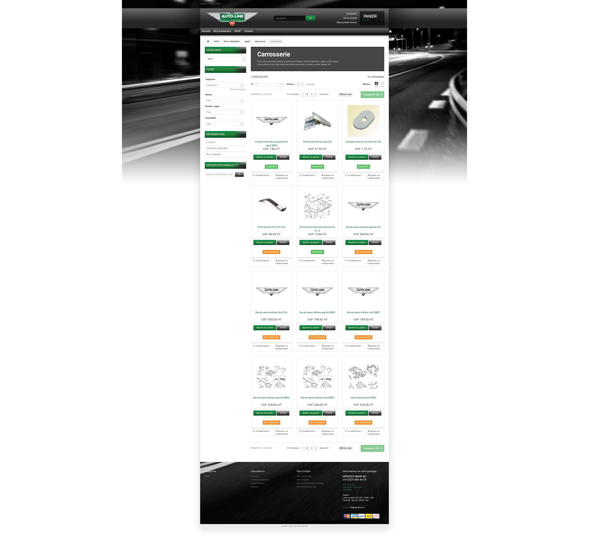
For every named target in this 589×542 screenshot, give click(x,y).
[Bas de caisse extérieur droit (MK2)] (317, 377)
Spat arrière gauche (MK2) (363, 397)
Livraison (210, 142)
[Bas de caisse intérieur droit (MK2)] (363, 292)
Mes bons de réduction (306, 487)
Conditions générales (217, 148)
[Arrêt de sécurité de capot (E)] (317, 121)
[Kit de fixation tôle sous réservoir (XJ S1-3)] (317, 206)
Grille (376, 86)
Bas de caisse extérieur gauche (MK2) (271, 397)
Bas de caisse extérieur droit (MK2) (317, 397)
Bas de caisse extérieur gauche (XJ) (363, 227)
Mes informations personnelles (310, 483)
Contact (248, 31)
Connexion (351, 13)
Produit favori (262, 175)
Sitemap (254, 487)
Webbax (304, 526)
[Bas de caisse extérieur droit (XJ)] (271, 292)
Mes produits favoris (347, 22)
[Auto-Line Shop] (232, 19)
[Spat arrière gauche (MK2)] (363, 377)
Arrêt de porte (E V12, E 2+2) (271, 227)
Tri (252, 84)
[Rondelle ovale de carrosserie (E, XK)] (363, 121)
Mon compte (303, 471)
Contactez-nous (257, 483)
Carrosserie (260, 41)
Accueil (206, 31)
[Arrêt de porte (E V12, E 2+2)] (271, 206)
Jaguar (247, 41)
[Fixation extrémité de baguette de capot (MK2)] (271, 121)
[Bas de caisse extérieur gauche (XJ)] (363, 206)
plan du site (215, 4)
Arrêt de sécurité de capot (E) (317, 142)
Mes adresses (303, 480)
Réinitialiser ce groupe (238, 89)
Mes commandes (304, 476)
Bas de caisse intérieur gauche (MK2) (317, 312)
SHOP (238, 31)
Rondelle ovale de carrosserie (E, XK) (363, 142)
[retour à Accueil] (208, 41)
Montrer (291, 84)
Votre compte (350, 18)
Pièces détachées (232, 41)
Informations (215, 134)
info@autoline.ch (357, 507)
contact (203, 4)
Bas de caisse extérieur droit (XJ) (271, 312)
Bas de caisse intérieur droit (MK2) (363, 312)
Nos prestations (222, 31)
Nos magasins (213, 154)
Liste (382, 86)
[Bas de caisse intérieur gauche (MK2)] (317, 292)
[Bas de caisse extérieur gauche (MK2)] (271, 377)
